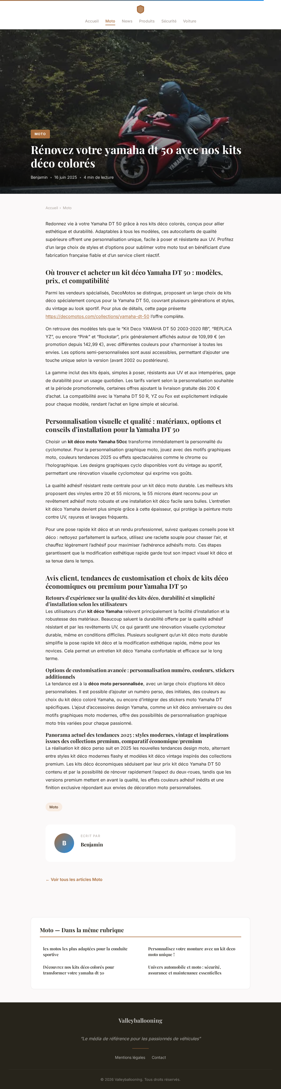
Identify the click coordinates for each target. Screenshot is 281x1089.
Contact (159, 1057)
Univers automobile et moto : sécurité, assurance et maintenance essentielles (184, 970)
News (127, 21)
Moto (110, 21)
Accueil (92, 21)
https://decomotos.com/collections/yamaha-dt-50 (97, 316)
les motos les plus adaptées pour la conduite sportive (85, 951)
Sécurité (168, 21)
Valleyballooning (140, 1020)
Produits (147, 21)
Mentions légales (130, 1057)
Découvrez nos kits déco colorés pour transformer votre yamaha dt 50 (78, 970)
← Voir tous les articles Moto (74, 879)
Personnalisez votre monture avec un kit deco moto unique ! (191, 951)
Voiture (189, 21)
